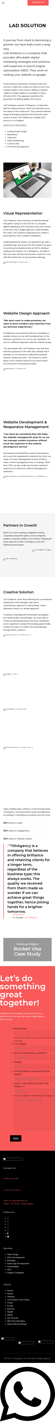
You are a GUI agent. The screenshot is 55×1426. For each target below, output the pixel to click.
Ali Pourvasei (18, 914)
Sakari (10, 1315)
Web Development (16, 1257)
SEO (9, 1269)
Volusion (11, 1296)
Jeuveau (10, 1308)
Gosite (10, 1293)
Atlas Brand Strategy (17, 1324)
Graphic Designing (15, 1272)
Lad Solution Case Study (18, 1299)
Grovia (10, 1290)
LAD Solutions (30, 917)
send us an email (10, 1178)
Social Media (13, 1266)
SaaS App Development (18, 1263)
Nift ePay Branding (16, 1321)
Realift (10, 1312)
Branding (11, 1260)
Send (16, 1138)
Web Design (13, 1254)
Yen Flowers (12, 1318)
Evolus (10, 1305)
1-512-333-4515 (11, 1190)
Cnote (10, 1302)
